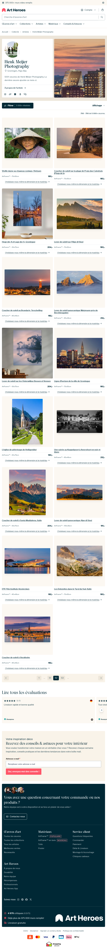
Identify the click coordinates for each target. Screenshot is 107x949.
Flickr (15, 94)
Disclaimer (34, 931)
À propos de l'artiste (14, 88)
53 (62, 678)
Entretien (25, 94)
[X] (30, 899)
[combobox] (50, 17)
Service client (81, 831)
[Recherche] (101, 17)
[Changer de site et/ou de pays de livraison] (103, 3)
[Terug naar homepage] (13, 10)
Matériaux (53, 23)
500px (20, 94)
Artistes (39, 23)
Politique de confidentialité (73, 931)
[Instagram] (18, 899)
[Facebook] (26, 899)
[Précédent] (6, 678)
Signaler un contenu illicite (50, 931)
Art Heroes (11, 863)
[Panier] (102, 10)
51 (50, 678)
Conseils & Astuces (72, 23)
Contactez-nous (17, 816)
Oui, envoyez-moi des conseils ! (23, 771)
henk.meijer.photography (5, 94)
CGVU (25, 931)
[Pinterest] (22, 899)
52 (56, 678)
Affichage (97, 105)
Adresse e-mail (13, 759)
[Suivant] (100, 678)
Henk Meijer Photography (10, 94)
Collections (25, 23)
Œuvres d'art (8, 23)
